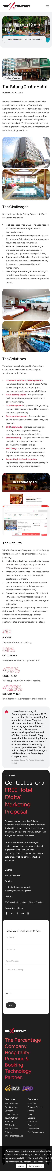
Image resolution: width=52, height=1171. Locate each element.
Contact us (33, 1121)
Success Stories (35, 1107)
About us (32, 1103)
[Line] (28, 913)
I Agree (21, 1166)
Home (9, 39)
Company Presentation (33, 1127)
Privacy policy (35, 1166)
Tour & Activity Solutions (11, 1120)
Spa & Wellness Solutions (11, 1130)
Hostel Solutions (12, 1114)
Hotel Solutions (11, 1103)
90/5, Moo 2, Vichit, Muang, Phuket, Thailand (24, 902)
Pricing (31, 1110)
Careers (31, 1118)
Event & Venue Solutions (11, 1109)
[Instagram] (17, 913)
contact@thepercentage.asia (18, 887)
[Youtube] (22, 913)
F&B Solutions (11, 1125)
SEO (8, 427)
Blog (30, 1114)
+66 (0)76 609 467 (13, 875)
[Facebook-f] (6, 913)
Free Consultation (36, 1132)
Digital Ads (17, 427)
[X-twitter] (11, 913)
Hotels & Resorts (12, 78)
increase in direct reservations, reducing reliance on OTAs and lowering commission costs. (27, 564)
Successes (17, 39)
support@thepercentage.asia (18, 890)
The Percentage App (14, 1135)
